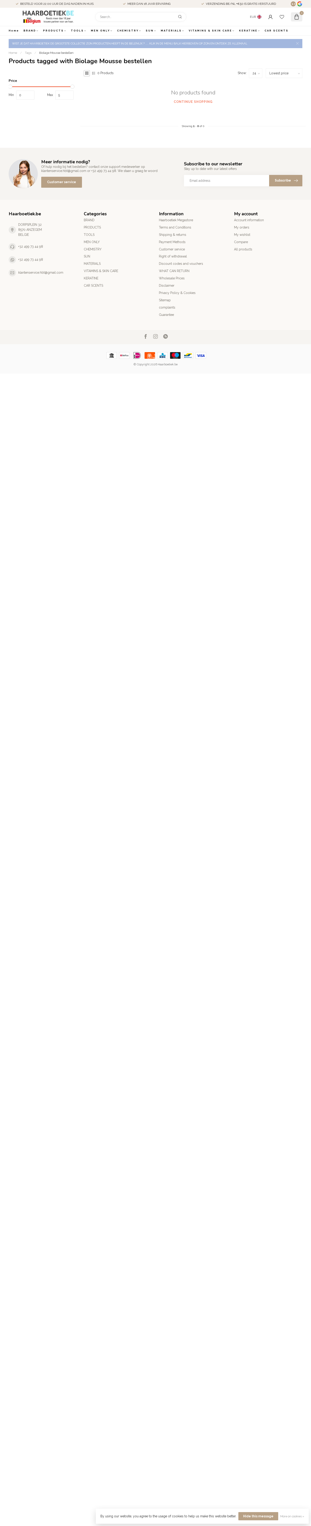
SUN (150, 30)
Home (14, 30)
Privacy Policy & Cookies (177, 293)
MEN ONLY (100, 30)
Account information (249, 220)
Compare (241, 242)
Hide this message (258, 1516)
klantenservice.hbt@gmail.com (40, 272)
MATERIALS (171, 30)
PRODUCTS (53, 30)
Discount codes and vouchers (181, 263)
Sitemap (165, 300)
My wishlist (242, 235)
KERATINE (248, 30)
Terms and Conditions (175, 227)
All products (243, 249)
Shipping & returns (172, 235)
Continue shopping (193, 102)
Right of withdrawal (173, 256)
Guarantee (166, 315)
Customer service (61, 182)
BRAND (29, 30)
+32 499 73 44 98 (30, 246)
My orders (241, 227)
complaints (167, 307)
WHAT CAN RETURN (174, 271)
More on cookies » (292, 1516)
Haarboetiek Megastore (176, 220)
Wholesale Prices (172, 278)
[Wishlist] (282, 16)
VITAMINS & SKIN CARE (210, 30)
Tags (28, 53)
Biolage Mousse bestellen (56, 53)
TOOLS (77, 30)
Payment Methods (172, 242)
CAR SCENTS (276, 30)
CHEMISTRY (128, 30)
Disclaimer (166, 285)
